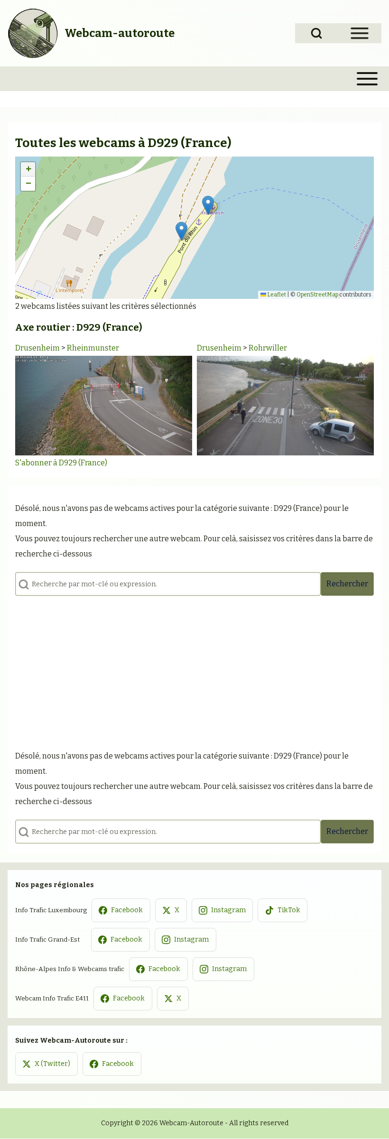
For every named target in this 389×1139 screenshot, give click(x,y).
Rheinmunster (93, 347)
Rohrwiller (268, 347)
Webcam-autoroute (120, 33)
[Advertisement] (194, 669)
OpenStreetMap (317, 294)
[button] (208, 205)
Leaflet (276, 294)
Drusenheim (37, 347)
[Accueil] (33, 33)
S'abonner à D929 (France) (61, 462)
